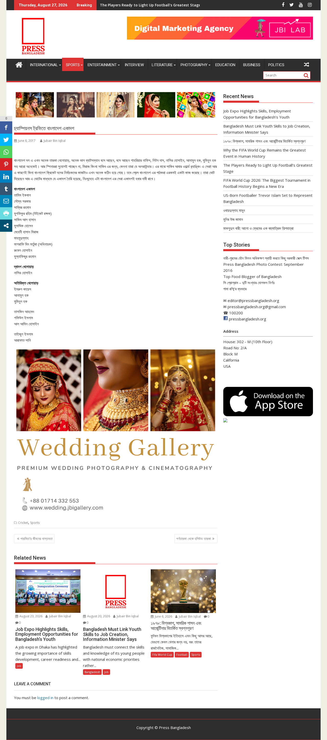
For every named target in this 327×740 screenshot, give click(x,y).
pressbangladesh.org (247, 318)
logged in (45, 697)
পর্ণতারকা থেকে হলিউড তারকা (193, 538)
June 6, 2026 (163, 616)
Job (19, 666)
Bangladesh (92, 672)
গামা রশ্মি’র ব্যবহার (235, 288)
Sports (73, 65)
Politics (276, 65)
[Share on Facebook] (6, 127)
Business (251, 65)
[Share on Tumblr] (6, 189)
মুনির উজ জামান (233, 219)
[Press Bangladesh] (19, 64)
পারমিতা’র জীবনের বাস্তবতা (36, 538)
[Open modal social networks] (6, 225)
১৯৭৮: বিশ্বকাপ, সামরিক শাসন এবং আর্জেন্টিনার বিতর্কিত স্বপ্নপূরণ (264, 141)
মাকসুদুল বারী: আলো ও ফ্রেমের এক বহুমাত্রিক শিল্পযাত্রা (258, 228)
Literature (162, 65)
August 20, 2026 (98, 616)
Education (225, 65)
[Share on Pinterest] (6, 164)
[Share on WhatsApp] (6, 152)
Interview (134, 65)
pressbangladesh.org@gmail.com (257, 306)
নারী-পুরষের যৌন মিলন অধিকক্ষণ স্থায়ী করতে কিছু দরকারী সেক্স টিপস (266, 258)
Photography (194, 65)
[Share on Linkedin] (6, 176)
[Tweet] (6, 140)
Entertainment (102, 65)
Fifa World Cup (162, 654)
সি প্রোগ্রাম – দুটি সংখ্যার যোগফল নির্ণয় (249, 282)
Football (181, 654)
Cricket (23, 523)
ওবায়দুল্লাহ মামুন (234, 210)
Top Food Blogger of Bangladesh (252, 276)
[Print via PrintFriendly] (6, 213)
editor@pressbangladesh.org (253, 300)
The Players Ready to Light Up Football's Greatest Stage (150, 5)
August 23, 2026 (30, 616)
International (44, 65)
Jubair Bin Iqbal (55, 140)
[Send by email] (6, 201)
